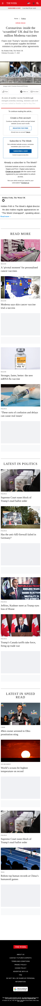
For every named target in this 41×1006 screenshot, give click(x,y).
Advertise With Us (20, 971)
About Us (20, 954)
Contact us (25, 183)
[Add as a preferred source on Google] (20, 989)
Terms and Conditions (20, 961)
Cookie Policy (20, 968)
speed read (20, 23)
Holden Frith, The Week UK (13, 51)
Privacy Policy (20, 965)
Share (6, 91)
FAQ (20, 975)
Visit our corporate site (29, 998)
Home (16, 18)
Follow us (25, 91)
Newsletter (35, 91)
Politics (23, 18)
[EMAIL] (4, 200)
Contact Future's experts (20, 958)
